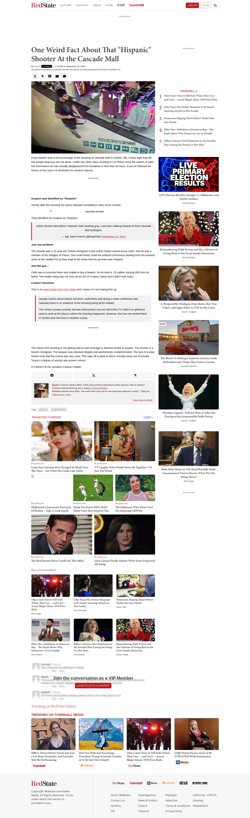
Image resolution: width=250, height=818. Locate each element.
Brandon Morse (189, 366)
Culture (142, 805)
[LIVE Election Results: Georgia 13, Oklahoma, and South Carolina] (189, 174)
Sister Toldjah (188, 311)
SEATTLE (43, 409)
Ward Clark (121, 607)
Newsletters (200, 805)
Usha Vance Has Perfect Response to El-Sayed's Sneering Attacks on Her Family (92, 603)
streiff (37, 66)
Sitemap (198, 800)
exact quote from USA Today (59, 289)
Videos (97, 5)
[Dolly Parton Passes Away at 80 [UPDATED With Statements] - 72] (196, 734)
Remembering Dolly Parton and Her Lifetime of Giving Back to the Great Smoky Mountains (134, 647)
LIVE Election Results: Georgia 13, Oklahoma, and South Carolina (189, 197)
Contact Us (118, 800)
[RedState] (43, 5)
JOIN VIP (192, 5)
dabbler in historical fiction (95, 388)
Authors (65, 5)
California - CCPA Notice (206, 795)
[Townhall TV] (136, 5)
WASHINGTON (59, 409)
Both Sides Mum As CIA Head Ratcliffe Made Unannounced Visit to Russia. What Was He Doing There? (189, 473)
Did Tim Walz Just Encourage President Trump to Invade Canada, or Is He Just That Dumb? (100, 756)
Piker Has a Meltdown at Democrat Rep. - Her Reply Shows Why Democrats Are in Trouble (50, 647)
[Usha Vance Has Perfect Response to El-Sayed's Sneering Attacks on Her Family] (93, 585)
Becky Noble (122, 655)
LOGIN (205, 5)
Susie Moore (188, 203)
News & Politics (147, 800)
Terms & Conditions (178, 805)
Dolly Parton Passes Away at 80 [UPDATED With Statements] (193, 754)
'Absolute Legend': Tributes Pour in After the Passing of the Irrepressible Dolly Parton (188, 414)
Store (109, 5)
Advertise (171, 800)
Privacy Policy (174, 811)
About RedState (120, 795)
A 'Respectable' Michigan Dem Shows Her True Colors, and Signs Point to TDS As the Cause (188, 306)
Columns (143, 811)
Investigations (147, 795)
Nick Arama (36, 655)
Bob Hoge (36, 614)
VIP (113, 811)
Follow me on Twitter (61, 394)
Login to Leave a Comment (93, 685)
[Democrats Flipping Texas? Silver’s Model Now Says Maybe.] (135, 585)
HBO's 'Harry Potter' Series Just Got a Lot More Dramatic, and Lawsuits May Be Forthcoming (53, 756)
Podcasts (82, 5)
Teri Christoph (80, 610)
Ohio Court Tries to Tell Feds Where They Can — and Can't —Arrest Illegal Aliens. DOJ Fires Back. (48, 604)
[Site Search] (215, 5)
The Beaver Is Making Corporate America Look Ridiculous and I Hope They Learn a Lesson (189, 360)
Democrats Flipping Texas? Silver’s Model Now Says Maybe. (135, 601)
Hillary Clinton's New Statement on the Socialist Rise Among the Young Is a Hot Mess (93, 647)
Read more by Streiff (142, 400)
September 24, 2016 (114, 236)
